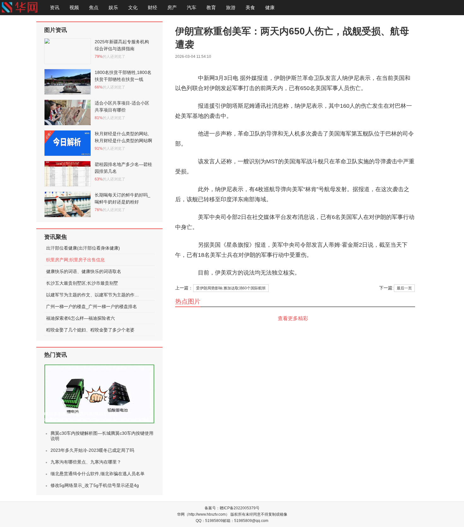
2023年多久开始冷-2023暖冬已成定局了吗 (92, 450)
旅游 (230, 7)
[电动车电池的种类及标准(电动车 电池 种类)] (99, 394)
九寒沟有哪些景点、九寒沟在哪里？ (86, 461)
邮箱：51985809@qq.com (245, 520)
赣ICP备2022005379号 (239, 508)
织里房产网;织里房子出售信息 (75, 259)
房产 (172, 7)
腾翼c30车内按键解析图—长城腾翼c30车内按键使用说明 (102, 436)
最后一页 (404, 288)
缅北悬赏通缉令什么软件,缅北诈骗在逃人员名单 (98, 473)
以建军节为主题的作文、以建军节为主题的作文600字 (93, 294)
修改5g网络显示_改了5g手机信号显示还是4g (95, 485)
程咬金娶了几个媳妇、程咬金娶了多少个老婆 (90, 329)
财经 (152, 7)
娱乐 (113, 7)
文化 (133, 7)
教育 (211, 7)
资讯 (54, 7)
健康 (270, 7)
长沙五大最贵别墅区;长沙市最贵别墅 (82, 283)
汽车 (191, 7)
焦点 (93, 7)
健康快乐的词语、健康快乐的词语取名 (83, 271)
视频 (74, 7)
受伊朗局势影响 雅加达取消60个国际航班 (231, 288)
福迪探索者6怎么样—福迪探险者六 (80, 318)
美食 (250, 7)
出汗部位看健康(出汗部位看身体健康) (83, 248)
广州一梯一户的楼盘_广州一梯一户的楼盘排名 (91, 306)
